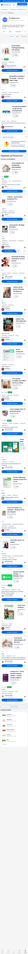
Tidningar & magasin (6, 524)
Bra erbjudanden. (5, 337)
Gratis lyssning (5, 244)
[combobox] (5, 31)
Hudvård (4, 273)
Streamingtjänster (13, 240)
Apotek (3, 121)
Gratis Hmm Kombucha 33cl (8, 213)
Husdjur (10, 92)
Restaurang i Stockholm (7, 693)
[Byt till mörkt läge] (14, 4)
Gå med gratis (22, 4)
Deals (5, 13)
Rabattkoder (4, 240)
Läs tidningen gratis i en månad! (9, 559)
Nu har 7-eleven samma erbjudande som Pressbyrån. (11, 464)
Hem (2, 13)
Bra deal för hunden (6, 94)
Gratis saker (11, 62)
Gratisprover (4, 62)
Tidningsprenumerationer (18, 524)
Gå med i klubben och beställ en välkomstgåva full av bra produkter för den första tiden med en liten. (13, 658)
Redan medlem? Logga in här (21, 6)
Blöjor (3, 656)
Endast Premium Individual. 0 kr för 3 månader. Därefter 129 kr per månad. (12, 592)
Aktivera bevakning (14, 151)
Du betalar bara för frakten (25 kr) (9, 427)
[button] (25, 951)
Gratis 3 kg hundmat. (6, 626)
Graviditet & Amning (17, 181)
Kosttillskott (4, 423)
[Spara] (25, 70)
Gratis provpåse (5, 397)
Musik (19, 589)
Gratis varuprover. (5, 366)
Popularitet (23, 36)
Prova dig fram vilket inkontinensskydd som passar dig (13, 123)
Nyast (17, 36)
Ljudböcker (4, 305)
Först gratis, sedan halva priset (8, 528)
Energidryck (16, 423)
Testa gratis (4, 64)
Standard (11, 36)
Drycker (17, 335)
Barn (10, 181)
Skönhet (9, 273)
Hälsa (8, 121)
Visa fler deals (14, 706)
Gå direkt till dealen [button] (12, 70)
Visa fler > (4, 744)
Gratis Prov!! (4, 275)
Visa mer (4, 28)
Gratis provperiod (5, 307)
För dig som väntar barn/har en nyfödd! (10, 184)
